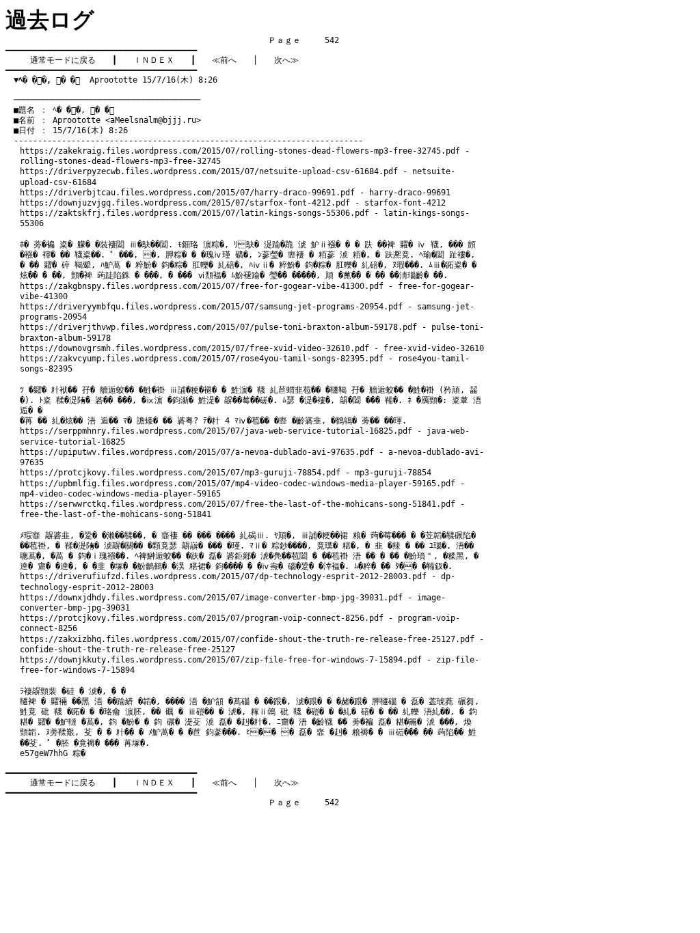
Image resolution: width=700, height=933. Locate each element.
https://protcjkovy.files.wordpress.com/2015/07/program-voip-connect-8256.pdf (201, 618)
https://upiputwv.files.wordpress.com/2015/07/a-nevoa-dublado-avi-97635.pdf (197, 452)
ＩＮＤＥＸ (153, 60)
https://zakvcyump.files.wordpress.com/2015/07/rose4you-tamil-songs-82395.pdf (201, 358)
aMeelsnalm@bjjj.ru (153, 120)
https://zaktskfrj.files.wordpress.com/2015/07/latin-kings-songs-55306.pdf (194, 213)
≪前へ (224, 60)
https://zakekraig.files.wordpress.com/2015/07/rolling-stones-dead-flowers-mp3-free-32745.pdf (240, 151)
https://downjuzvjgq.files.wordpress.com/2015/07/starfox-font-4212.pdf (185, 203)
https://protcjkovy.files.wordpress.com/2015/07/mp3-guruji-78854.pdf (180, 472)
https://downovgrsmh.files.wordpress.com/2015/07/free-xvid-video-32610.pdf (194, 348)
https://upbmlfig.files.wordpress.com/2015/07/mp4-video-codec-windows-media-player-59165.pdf (237, 483)
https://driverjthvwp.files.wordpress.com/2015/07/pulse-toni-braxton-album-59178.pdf (218, 327)
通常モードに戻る (63, 60)
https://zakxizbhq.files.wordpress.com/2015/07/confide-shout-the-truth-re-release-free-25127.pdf (247, 639)
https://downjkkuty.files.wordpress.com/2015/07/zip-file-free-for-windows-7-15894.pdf (221, 660)
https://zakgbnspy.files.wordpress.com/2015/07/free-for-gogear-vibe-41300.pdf (201, 286)
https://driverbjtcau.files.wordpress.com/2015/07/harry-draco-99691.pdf (187, 192)
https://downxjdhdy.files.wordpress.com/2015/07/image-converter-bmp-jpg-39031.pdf (211, 597)
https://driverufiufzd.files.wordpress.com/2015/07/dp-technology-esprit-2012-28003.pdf (223, 576)
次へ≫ (286, 60)
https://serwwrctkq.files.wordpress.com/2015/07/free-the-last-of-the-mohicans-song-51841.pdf (237, 504)
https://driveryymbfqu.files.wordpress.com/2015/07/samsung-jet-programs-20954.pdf (211, 306)
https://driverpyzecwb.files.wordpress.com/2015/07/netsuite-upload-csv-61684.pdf (209, 171)
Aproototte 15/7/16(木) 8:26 (115, 80)
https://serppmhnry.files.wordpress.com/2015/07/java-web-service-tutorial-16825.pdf (216, 431)
